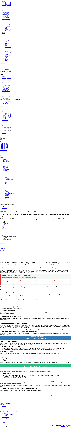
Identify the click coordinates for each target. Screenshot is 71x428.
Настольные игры (8, 30)
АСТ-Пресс (7, 40)
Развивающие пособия (6, 24)
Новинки (4, 133)
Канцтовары (4, 94)
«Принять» (63, 426)
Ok (6, 427)
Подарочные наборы (8, 29)
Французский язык (5, 14)
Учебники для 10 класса (6, 10)
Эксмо (6, 60)
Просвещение (7, 53)
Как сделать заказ (8, 418)
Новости (4, 413)
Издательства (4, 36)
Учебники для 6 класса (6, 81)
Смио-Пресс (7, 56)
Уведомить (2, 243)
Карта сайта (4, 422)
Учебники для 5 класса (6, 6)
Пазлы (6, 28)
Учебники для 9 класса (6, 9)
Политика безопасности (11, 411)
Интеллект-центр (8, 47)
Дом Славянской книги (9, 46)
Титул (6, 58)
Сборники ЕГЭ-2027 (6, 17)
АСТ (5, 39)
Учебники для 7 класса (6, 82)
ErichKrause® (7, 61)
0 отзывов (3, 222)
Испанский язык (5, 15)
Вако (5, 42)
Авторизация (7, 68)
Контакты (4, 35)
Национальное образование (9, 52)
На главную (4, 208)
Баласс (6, 41)
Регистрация (7, 69)
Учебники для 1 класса (6, 2)
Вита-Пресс (7, 43)
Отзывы (3, 174)
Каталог (3, 138)
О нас (3, 33)
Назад (4, 1)
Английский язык (5, 12)
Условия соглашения (19, 411)
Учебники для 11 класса (6, 11)
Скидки (6, 420)
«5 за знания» (7, 37)
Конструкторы (7, 27)
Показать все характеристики (7, 239)
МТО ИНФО (7, 51)
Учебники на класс (5, 419)
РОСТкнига (7, 54)
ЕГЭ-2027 (4, 406)
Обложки (4, 159)
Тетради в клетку (8, 21)
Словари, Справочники (6, 23)
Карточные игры (8, 26)
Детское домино (7, 25)
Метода (6, 49)
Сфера (6, 57)
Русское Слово (7, 55)
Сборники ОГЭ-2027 (6, 16)
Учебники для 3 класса (6, 4)
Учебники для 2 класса (6, 3)
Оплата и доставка (5, 257)
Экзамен (6, 59)
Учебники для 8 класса (6, 8)
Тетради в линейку (8, 22)
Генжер (6, 44)
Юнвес (6, 202)
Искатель (6, 188)
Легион (6, 189)
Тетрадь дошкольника (6, 19)
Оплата (3, 34)
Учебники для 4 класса (6, 5)
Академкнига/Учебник (9, 38)
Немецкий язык (5, 13)
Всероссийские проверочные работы (9, 18)
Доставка (7, 64)
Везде (3, 76)
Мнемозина (7, 50)
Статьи (3, 132)
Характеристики (5, 254)
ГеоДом (6, 45)
